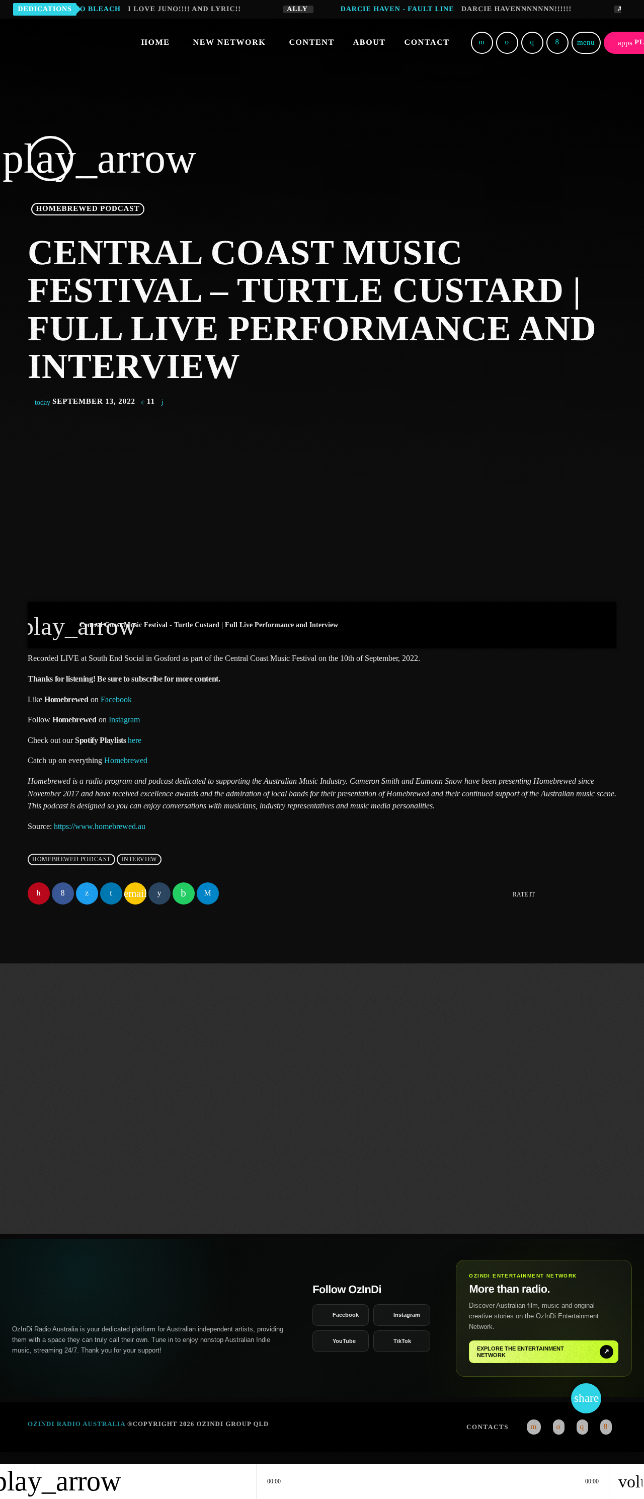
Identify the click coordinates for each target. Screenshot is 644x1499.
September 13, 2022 (86, 402)
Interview (138, 859)
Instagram (124, 719)
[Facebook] (557, 43)
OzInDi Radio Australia (76, 1424)
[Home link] (76, 43)
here (134, 740)
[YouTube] (482, 43)
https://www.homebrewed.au (99, 826)
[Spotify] (507, 43)
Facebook (116, 699)
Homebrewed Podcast (88, 209)
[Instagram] (532, 43)
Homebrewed (125, 760)
